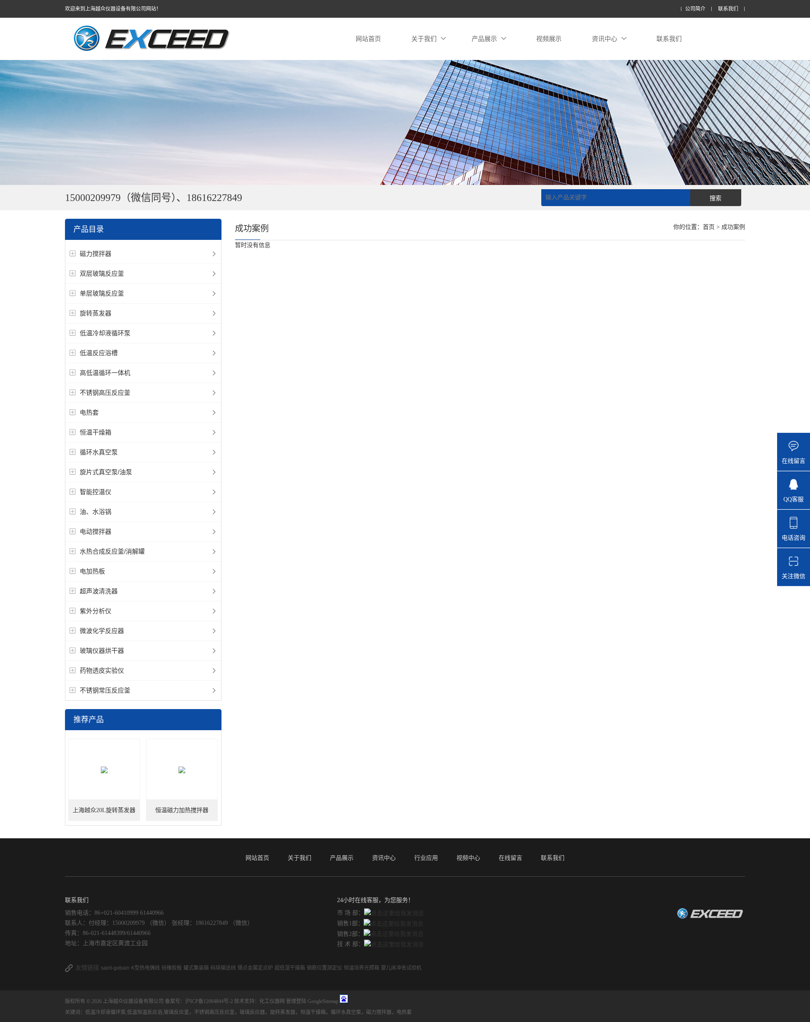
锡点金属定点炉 (255, 968)
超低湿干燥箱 (290, 968)
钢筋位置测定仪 (324, 968)
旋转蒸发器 (95, 313)
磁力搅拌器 (95, 253)
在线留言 (510, 857)
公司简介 (695, 9)
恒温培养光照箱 (361, 968)
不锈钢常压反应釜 (105, 690)
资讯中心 (604, 38)
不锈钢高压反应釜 (105, 392)
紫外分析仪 (95, 610)
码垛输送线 (223, 968)
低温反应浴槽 (99, 352)
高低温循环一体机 (105, 372)
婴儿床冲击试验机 (401, 968)
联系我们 (728, 9)
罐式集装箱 (196, 968)
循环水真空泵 (99, 452)
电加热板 (92, 571)
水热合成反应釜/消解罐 (112, 551)
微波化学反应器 (102, 630)
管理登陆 (296, 1001)
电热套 (89, 412)
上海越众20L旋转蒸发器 (104, 810)
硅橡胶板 (172, 968)
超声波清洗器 (99, 591)
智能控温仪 (95, 491)
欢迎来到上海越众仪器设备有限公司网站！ (113, 9)
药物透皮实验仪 (102, 670)
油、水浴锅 (95, 511)
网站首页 (368, 38)
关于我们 (424, 38)
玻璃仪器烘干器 (102, 650)
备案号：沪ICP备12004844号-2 (199, 1001)
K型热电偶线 (145, 968)
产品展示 (484, 38)
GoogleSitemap (323, 1001)
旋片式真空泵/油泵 (106, 472)
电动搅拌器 (95, 531)
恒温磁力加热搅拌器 (181, 810)
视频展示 (549, 38)
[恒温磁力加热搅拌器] (181, 769)
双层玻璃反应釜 (102, 273)
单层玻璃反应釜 (102, 293)
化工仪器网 (272, 1001)
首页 (709, 227)
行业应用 (426, 857)
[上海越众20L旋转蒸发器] (104, 769)
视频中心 (468, 857)
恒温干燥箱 (95, 432)
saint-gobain (115, 968)
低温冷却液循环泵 (105, 333)
